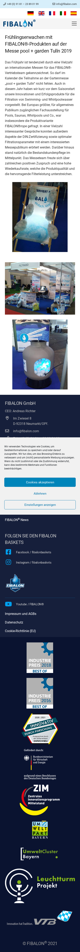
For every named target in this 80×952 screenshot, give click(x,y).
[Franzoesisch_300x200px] (52, 13)
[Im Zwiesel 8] (9, 418)
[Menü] (74, 23)
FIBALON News (17, 520)
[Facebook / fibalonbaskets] (10, 552)
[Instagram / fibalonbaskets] (10, 562)
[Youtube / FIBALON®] (10, 604)
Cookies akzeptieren (40, 482)
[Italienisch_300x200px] (63, 13)
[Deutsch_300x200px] (30, 13)
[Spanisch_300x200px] (74, 13)
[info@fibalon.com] (9, 431)
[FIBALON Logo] (19, 23)
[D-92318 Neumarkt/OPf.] (9, 423)
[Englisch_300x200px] (41, 13)
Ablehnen (40, 493)
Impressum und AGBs (20, 614)
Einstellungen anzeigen (40, 505)
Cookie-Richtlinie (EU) (20, 631)
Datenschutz (14, 622)
